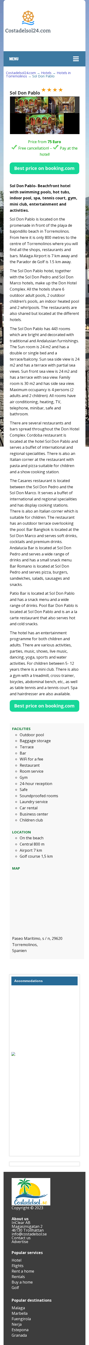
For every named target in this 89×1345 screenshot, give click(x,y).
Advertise (20, 1241)
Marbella (20, 1313)
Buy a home (22, 1282)
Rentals (18, 1276)
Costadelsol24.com (21, 73)
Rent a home (23, 1271)
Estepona (20, 1329)
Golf (15, 1287)
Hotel (16, 1260)
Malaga (18, 1307)
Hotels (46, 73)
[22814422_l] (31, 105)
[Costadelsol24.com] (28, 47)
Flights (17, 1265)
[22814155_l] (65, 105)
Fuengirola (21, 1318)
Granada (19, 1335)
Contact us (21, 1237)
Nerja (17, 1324)
